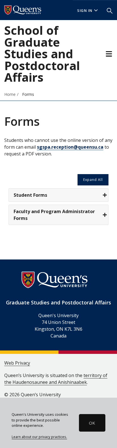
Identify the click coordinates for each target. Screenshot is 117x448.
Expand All (93, 179)
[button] (109, 10)
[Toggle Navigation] (109, 54)
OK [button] (92, 423)
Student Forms (30, 195)
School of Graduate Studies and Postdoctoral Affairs (42, 53)
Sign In (85, 10)
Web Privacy (17, 363)
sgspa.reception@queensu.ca (70, 147)
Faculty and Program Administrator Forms (54, 214)
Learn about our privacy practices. (39, 436)
